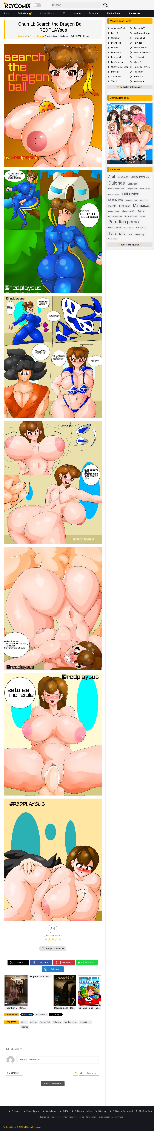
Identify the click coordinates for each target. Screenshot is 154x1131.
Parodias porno (70, 1022)
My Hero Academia (115, 216)
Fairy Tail (138, 43)
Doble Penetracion (116, 189)
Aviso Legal (51, 1111)
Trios (130, 234)
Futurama (116, 52)
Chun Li (24, 1022)
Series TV (141, 227)
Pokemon (138, 72)
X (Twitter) (54, 1015)
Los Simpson (117, 62)
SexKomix (132, 184)
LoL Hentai (139, 57)
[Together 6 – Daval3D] (16, 1005)
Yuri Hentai (139, 81)
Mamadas (141, 205)
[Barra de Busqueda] (105, 5)
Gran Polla (144, 200)
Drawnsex (116, 43)
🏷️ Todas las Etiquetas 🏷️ (130, 245)
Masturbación (128, 211)
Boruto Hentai (140, 47)
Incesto (112, 206)
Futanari (115, 47)
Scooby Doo (115, 199)
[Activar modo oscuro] (37, 5)
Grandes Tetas (131, 200)
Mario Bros (139, 62)
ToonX (114, 81)
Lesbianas (124, 206)
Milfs (141, 211)
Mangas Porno (113, 212)
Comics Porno (47, 13)
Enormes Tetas (113, 195)
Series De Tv (128, 228)
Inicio (6, 13)
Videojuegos (112, 239)
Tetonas (24, 1027)
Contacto (16, 1111)
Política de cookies (83, 1111)
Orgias (142, 216)
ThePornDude (113, 13)
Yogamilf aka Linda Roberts (41, 976)
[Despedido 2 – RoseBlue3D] (65, 1005)
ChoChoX (115, 38)
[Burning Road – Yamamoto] (89, 1005)
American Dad (118, 28)
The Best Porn (145, 1111)
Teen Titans (139, 76)
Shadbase (116, 76)
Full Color (57, 1022)
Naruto (77, 13)
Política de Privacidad (123, 1111)
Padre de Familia (142, 67)
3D (64, 13)
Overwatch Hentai (119, 67)
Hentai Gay (139, 234)
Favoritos (93, 13)
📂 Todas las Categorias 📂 (130, 87)
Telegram (26, 1015)
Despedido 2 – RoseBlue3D (65, 1008)
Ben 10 (114, 33)
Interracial (116, 57)
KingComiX (123, 177)
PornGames (134, 13)
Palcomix (115, 72)
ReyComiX (23, 36)
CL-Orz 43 (130, 162)
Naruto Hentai (131, 216)
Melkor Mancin (114, 228)
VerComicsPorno (142, 33)
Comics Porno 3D (140, 177)
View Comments (53, 1083)
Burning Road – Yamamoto (90, 1008)
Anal (111, 177)
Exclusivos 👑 (25, 13)
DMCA (66, 1111)
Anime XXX (139, 28)
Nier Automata (145, 189)
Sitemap (102, 1111)
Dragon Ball (45, 1022)
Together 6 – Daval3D (16, 1008)
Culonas (33, 1022)
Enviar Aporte (32, 1111)
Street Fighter (85, 1022)
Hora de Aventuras (143, 52)
